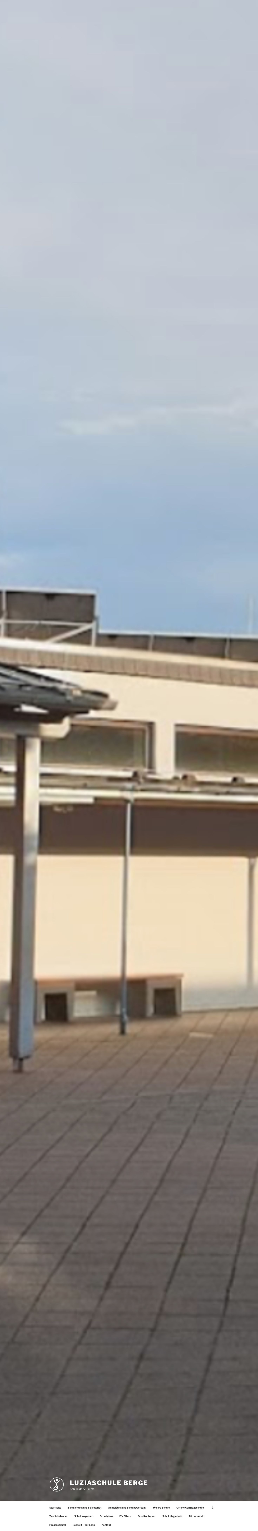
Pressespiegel (57, 1524)
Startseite (55, 1507)
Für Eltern (125, 1516)
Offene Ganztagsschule (190, 1507)
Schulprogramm (83, 1516)
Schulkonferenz (147, 1516)
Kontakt (106, 1524)
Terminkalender (58, 1516)
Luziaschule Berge (109, 1483)
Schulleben (106, 1516)
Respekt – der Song (83, 1524)
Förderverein (196, 1516)
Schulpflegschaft (172, 1516)
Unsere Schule (161, 1507)
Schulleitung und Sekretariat (84, 1507)
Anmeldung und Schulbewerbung (127, 1507)
